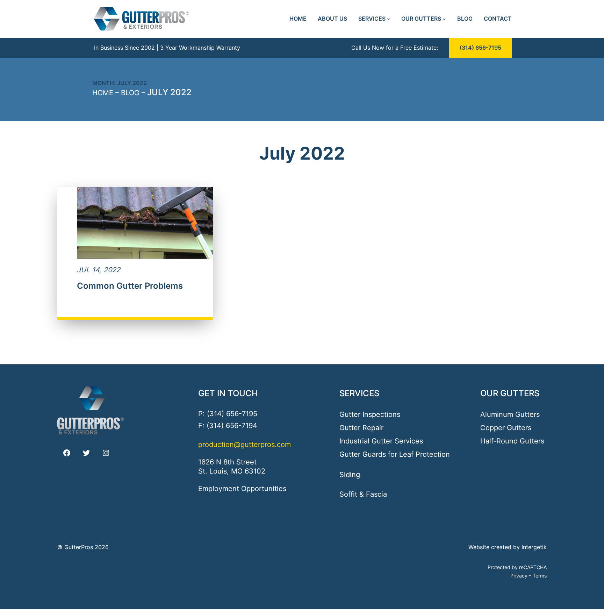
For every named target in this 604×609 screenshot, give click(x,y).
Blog (130, 93)
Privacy (518, 576)
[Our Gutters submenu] (444, 19)
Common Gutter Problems (130, 286)
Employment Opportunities (242, 488)
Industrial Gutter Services (381, 441)
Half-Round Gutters (512, 441)
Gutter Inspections (369, 414)
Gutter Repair (361, 428)
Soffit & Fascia (363, 494)
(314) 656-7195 (480, 47)
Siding (349, 474)
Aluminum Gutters (510, 414)
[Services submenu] (388, 19)
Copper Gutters (505, 428)
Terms (540, 576)
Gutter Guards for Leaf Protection (394, 454)
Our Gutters (509, 393)
